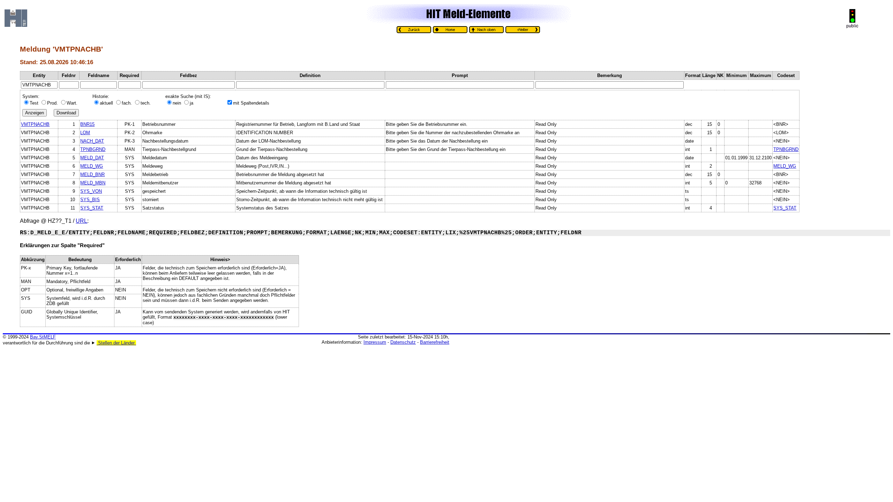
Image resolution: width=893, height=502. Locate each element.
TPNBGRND (92, 149)
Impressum (374, 342)
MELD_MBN (92, 182)
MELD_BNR (92, 174)
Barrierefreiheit (434, 342)
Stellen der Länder (116, 342)
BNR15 (87, 124)
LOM (85, 132)
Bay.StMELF (43, 337)
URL (81, 221)
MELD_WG (91, 166)
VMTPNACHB (35, 124)
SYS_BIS (90, 199)
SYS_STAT (91, 208)
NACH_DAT (92, 141)
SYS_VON (91, 191)
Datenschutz (403, 342)
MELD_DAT (92, 157)
